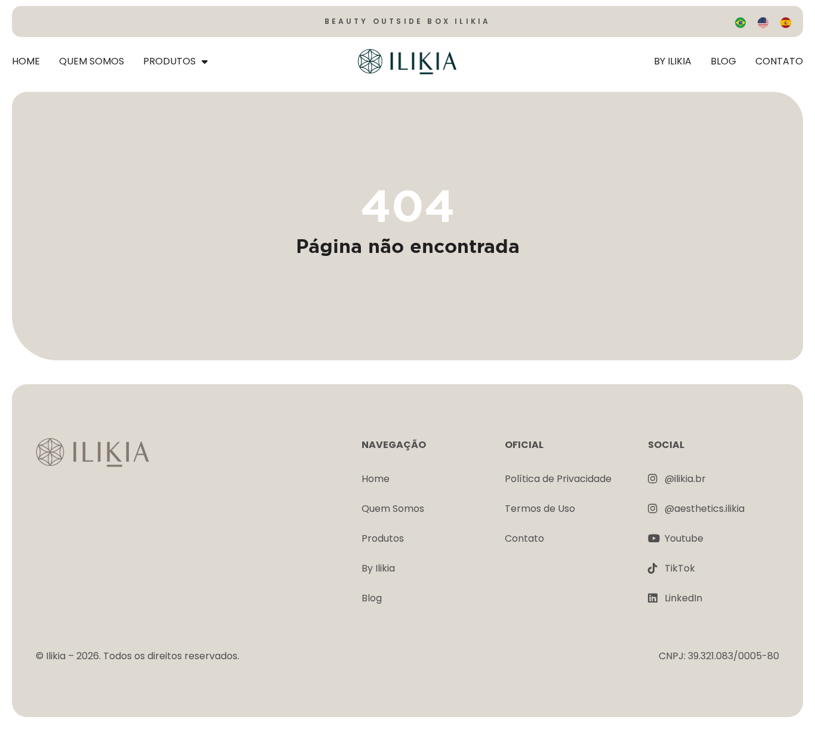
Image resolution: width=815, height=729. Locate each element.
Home (26, 61)
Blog (723, 61)
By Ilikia (672, 61)
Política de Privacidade (558, 479)
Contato (779, 61)
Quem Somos (91, 61)
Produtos (169, 61)
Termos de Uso (540, 508)
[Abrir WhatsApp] (785, 699)
